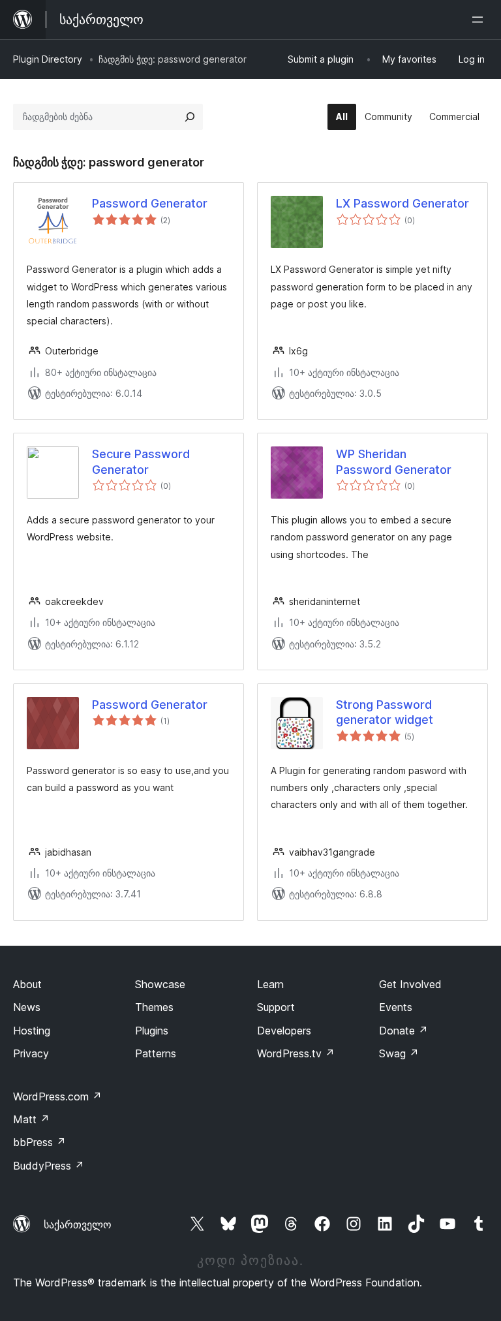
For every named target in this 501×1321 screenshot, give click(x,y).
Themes (154, 1007)
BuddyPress (48, 1165)
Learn (270, 984)
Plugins (151, 1030)
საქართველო (78, 1224)
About (27, 984)
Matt (31, 1119)
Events (395, 1007)
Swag (399, 1053)
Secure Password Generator (141, 461)
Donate (403, 1030)
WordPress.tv (296, 1053)
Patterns (155, 1053)
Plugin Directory (47, 59)
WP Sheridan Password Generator (393, 461)
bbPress (39, 1142)
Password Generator (149, 203)
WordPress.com (57, 1096)
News (26, 1007)
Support (276, 1007)
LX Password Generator (402, 203)
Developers (284, 1030)
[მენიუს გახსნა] (480, 19)
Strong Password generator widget (384, 712)
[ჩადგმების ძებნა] (190, 117)
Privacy (31, 1053)
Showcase (160, 984)
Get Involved (410, 984)
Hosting (31, 1030)
